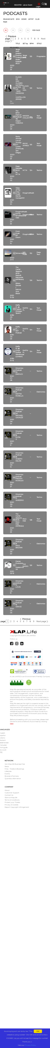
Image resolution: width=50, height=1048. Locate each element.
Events (7, 774)
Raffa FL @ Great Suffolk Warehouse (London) (20, 351)
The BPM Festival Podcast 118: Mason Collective (19, 117)
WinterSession (21, 253)
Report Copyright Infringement (17, 807)
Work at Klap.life (11, 797)
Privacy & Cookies (11, 805)
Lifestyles (8, 771)
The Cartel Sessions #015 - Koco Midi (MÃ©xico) (20, 520)
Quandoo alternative (13, 778)
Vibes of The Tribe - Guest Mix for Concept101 (20, 193)
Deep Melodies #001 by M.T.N (19, 170)
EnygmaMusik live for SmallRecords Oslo (21, 215)
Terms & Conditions (12, 800)
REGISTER (18, 5)
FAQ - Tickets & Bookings (14, 769)
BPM (18, 19)
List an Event (27, 5)
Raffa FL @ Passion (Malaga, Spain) (19, 309)
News (7, 766)
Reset (5, 22)
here (11, 723)
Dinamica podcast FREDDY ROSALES (19, 477)
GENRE (24, 19)
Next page (41, 621)
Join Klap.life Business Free (15, 764)
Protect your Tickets (12, 802)
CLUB (37, 19)
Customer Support (12, 793)
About (7, 790)
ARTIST (31, 19)
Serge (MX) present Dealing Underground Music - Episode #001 (21, 56)
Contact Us (9, 795)
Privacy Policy (30, 1045)
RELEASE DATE (8, 19)
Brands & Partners (12, 776)
